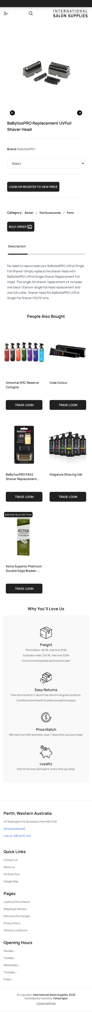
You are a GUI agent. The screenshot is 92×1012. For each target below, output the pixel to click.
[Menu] (6, 13)
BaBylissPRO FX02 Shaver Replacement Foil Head (21, 476)
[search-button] (31, 13)
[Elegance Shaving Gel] (68, 443)
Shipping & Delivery (15, 909)
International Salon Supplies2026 (54, 995)
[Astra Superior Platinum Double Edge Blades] (24, 535)
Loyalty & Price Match (17, 902)
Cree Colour (58, 382)
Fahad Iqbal (60, 998)
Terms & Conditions (15, 930)
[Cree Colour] (68, 352)
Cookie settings (46, 1003)
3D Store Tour (12, 874)
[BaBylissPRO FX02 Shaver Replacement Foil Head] (24, 443)
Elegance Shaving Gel (66, 474)
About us (9, 867)
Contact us (10, 860)
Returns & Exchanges (17, 916)
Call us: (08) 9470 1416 (17, 836)
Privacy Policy (12, 923)
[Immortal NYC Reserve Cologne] (24, 352)
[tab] (17, 247)
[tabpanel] (46, 281)
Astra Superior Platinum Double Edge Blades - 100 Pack (24, 568)
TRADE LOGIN (24, 405)
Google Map (11, 881)
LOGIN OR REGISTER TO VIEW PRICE (33, 187)
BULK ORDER (17, 227)
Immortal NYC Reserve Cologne (22, 384)
